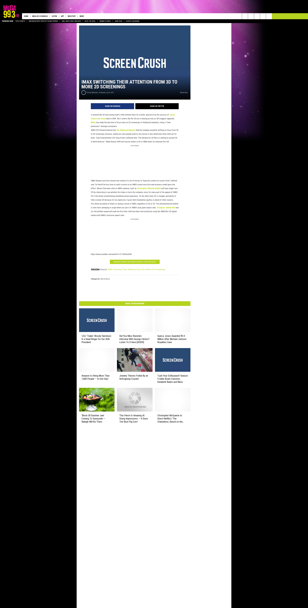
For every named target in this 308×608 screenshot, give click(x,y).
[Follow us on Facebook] (257, 16)
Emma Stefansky (92, 92)
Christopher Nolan (144, 188)
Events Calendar (132, 21)
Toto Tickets (20, 21)
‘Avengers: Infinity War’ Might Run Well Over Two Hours (134, 262)
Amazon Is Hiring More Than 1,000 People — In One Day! (95, 377)
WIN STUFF (72, 16)
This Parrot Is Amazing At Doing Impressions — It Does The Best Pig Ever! (133, 418)
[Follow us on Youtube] (269, 16)
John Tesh (118, 21)
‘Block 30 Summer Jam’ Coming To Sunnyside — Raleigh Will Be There (93, 418)
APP (62, 16)
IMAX (93, 122)
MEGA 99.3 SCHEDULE (40, 16)
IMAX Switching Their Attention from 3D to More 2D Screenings (136, 269)
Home (26, 16)
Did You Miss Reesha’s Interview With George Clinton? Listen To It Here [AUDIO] (134, 339)
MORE (82, 16)
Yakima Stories (105, 21)
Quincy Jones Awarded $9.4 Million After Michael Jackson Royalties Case (171, 339)
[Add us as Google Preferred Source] (251, 16)
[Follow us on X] (263, 16)
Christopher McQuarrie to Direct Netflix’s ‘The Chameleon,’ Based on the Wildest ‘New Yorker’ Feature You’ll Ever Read (171, 418)
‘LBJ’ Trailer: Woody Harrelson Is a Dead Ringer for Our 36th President (96, 339)
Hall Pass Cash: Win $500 (71, 21)
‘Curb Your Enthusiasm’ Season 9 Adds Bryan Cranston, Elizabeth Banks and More (172, 378)
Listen (54, 16)
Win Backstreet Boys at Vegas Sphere (43, 21)
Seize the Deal (90, 21)
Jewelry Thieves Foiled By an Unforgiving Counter (133, 377)
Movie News (105, 279)
